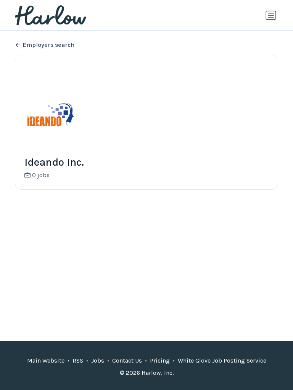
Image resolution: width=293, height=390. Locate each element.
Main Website (45, 360)
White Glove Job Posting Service (222, 360)
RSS (77, 360)
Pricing (160, 360)
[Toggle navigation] (271, 15)
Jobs (97, 360)
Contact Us (127, 360)
